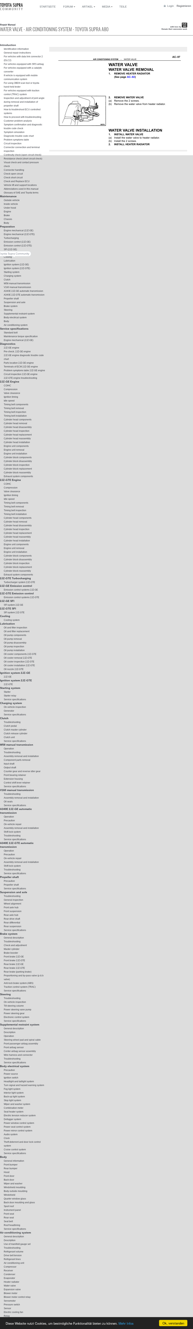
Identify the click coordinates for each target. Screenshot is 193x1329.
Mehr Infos (126, 1323)
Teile (123, 6)
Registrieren (184, 5)
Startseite (48, 6)
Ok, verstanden (173, 1323)
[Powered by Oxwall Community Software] (61, 153)
